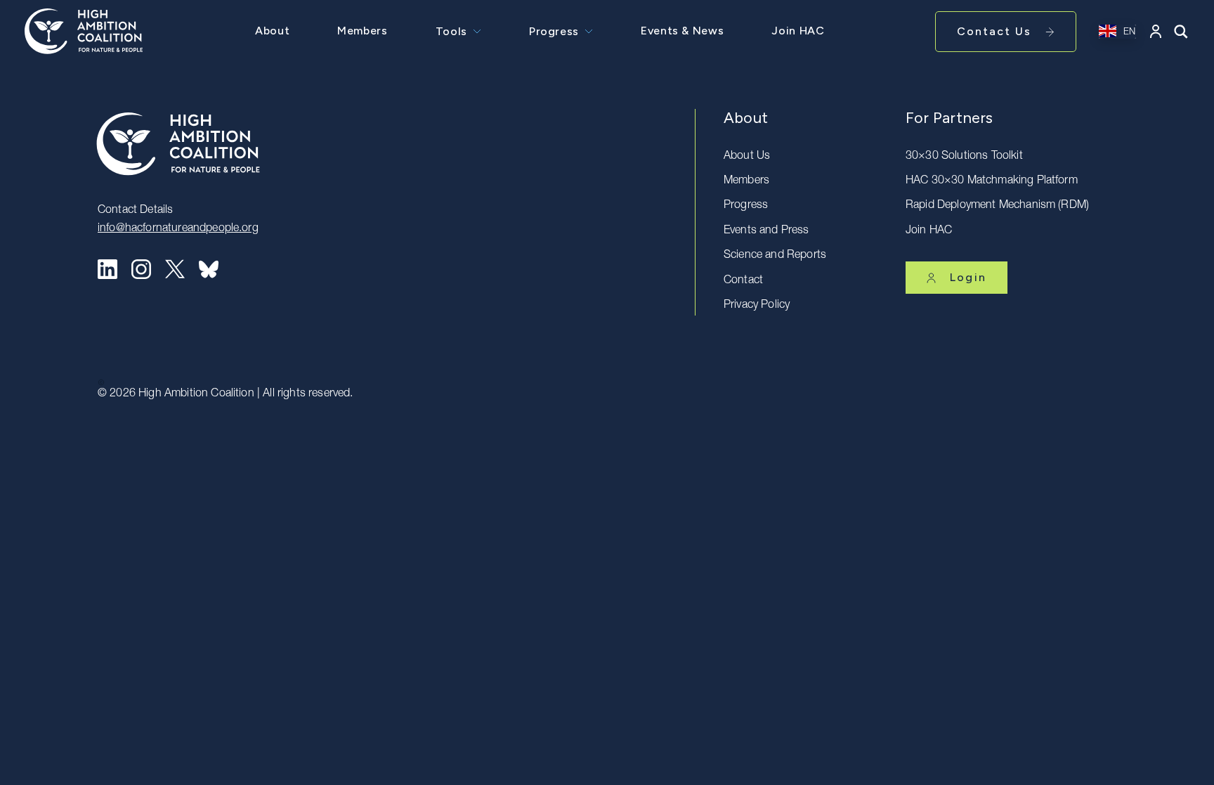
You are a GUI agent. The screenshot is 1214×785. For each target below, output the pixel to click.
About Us (747, 156)
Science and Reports (775, 255)
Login (968, 277)
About (272, 30)
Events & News (682, 30)
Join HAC (797, 30)
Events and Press (766, 231)
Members (362, 30)
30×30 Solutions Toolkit (964, 156)
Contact (743, 281)
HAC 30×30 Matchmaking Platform (992, 181)
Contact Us (994, 31)
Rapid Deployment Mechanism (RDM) (997, 206)
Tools (451, 31)
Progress (554, 31)
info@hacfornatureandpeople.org (178, 229)
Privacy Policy (757, 305)
